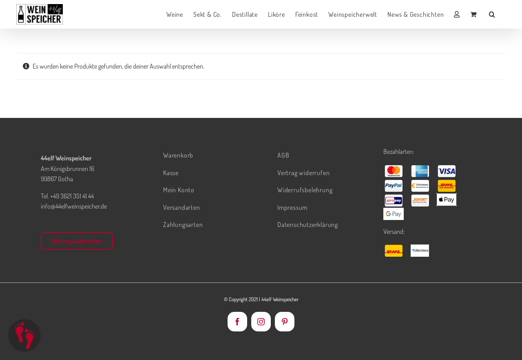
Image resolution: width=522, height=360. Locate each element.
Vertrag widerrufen (76, 241)
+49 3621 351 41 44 (72, 196)
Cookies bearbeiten (24, 335)
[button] (492, 14)
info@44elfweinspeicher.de (74, 206)
